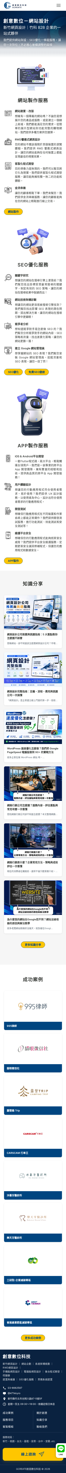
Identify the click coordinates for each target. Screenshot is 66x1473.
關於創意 (42, 1412)
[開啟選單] (58, 5)
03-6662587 (15, 1387)
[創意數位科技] (15, 5)
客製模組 (8, 1426)
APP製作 (13, 560)
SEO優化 (13, 372)
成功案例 (8, 1412)
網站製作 (13, 211)
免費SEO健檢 (37, 372)
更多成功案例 (33, 1338)
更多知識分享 (33, 944)
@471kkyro (14, 1393)
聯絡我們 (42, 1426)
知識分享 (42, 1419)
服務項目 (8, 1419)
